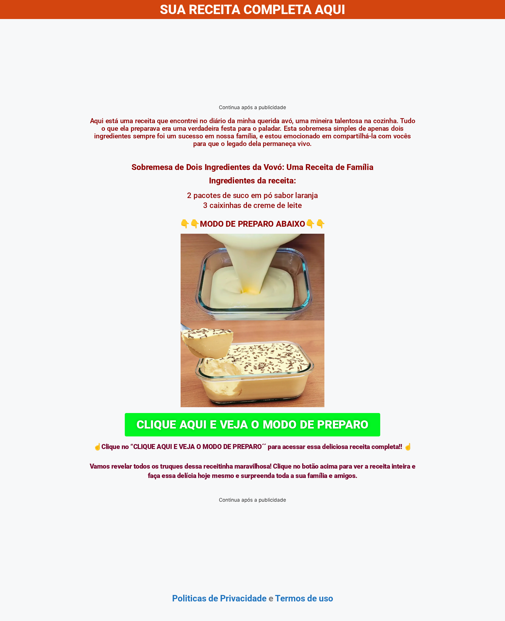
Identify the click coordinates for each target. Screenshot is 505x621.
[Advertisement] (252, 63)
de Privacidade (237, 598)
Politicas (189, 598)
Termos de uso (303, 598)
